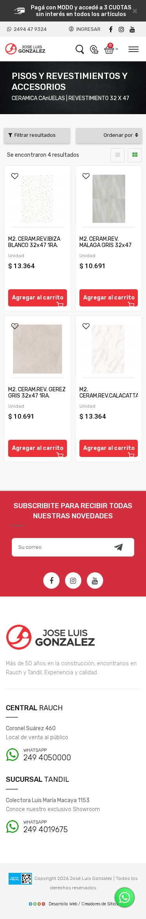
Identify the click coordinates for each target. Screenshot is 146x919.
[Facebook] (110, 29)
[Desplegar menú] (133, 48)
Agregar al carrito (37, 297)
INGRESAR (87, 29)
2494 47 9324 (29, 29)
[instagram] (121, 29)
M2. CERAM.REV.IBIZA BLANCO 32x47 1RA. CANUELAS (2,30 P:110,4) (34, 248)
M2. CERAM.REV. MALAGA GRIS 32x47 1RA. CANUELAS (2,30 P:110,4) (106, 248)
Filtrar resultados (34, 135)
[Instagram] (73, 580)
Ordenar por (119, 135)
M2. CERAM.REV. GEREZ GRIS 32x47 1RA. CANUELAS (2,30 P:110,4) (37, 399)
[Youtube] (132, 29)
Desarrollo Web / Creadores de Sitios (83, 903)
